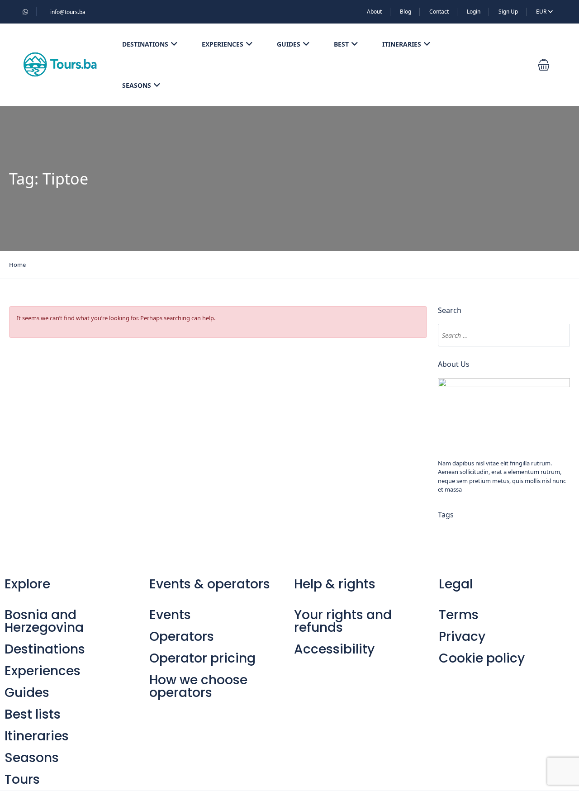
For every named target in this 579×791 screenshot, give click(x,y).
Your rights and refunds (343, 621)
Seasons (136, 85)
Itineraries (401, 44)
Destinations (145, 44)
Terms (459, 615)
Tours (22, 779)
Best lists (33, 714)
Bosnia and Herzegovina (44, 621)
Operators (181, 636)
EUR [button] (542, 11)
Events (170, 615)
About (374, 11)
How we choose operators (198, 686)
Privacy (462, 636)
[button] (544, 65)
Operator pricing (202, 658)
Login (473, 11)
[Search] (559, 335)
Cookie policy (482, 658)
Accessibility (334, 649)
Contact (439, 11)
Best (341, 44)
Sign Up (508, 11)
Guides (288, 44)
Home (17, 265)
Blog (405, 11)
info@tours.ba (67, 12)
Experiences (222, 44)
